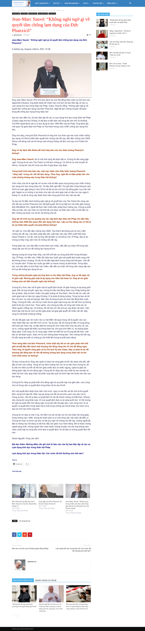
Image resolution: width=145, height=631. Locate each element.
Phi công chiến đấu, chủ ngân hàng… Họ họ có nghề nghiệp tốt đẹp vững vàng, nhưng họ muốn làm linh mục (77, 606)
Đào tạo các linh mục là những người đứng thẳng (30, 548)
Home (13, 10)
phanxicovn (18, 35)
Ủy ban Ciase (52, 13)
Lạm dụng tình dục (43, 13)
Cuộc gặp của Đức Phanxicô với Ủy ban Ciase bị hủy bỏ (50, 502)
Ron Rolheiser (71, 3)
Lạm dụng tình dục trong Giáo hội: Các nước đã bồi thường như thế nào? (73, 549)
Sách (85, 3)
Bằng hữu (111, 3)
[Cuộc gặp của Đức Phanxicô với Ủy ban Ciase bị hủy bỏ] (51, 491)
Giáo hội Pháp (21, 10)
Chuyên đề (97, 3)
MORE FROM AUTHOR (45, 580)
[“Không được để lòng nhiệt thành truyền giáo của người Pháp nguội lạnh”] (24, 593)
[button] (130, 3)
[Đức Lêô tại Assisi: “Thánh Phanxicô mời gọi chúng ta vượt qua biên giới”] (102, 66)
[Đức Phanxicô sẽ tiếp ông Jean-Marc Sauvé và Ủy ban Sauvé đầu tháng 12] (24, 491)
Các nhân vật (24, 13)
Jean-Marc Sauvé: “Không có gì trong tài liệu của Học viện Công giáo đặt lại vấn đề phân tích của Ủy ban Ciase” (77, 504)
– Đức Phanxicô (41, 3)
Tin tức (56, 3)
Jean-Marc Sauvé (33, 13)
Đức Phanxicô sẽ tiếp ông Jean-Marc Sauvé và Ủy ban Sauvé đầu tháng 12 (24, 503)
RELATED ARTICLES (23, 580)
